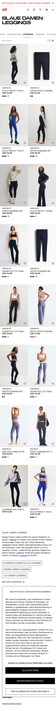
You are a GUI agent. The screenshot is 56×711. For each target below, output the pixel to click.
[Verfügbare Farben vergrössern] (31, 96)
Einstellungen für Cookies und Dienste (30, 691)
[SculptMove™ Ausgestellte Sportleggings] (42, 185)
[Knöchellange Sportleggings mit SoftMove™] (14, 426)
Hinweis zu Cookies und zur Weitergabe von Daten (30, 663)
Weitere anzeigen (12, 582)
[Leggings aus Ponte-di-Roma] (14, 486)
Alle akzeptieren (30, 670)
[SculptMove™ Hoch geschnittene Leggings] (14, 65)
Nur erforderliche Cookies (30, 681)
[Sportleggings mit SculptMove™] (14, 366)
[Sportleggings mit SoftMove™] (42, 125)
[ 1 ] (49, 40)
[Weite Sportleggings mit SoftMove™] (42, 305)
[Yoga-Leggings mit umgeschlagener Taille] (42, 426)
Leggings (23, 555)
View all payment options (11, 704)
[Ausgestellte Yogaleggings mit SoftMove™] (14, 245)
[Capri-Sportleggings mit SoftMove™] (42, 65)
